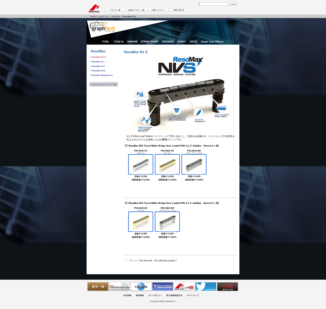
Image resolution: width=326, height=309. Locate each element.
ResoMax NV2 (98, 70)
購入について (157, 10)
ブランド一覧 (115, 10)
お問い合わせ (179, 10)
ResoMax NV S (99, 56)
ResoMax (116, 16)
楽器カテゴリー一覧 (136, 10)
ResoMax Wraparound (102, 75)
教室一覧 (97, 286)
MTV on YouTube (184, 286)
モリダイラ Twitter (205, 286)
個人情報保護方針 (174, 295)
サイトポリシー (155, 295)
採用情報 (140, 295)
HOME (93, 16)
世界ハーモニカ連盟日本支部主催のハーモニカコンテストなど (141, 286)
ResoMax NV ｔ (99, 61)
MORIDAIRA (93, 8)
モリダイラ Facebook (162, 286)
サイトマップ (192, 295)
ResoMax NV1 (98, 66)
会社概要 (127, 295)
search (233, 4)
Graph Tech (104, 16)
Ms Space (227, 286)
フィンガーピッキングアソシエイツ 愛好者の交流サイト (119, 286)
